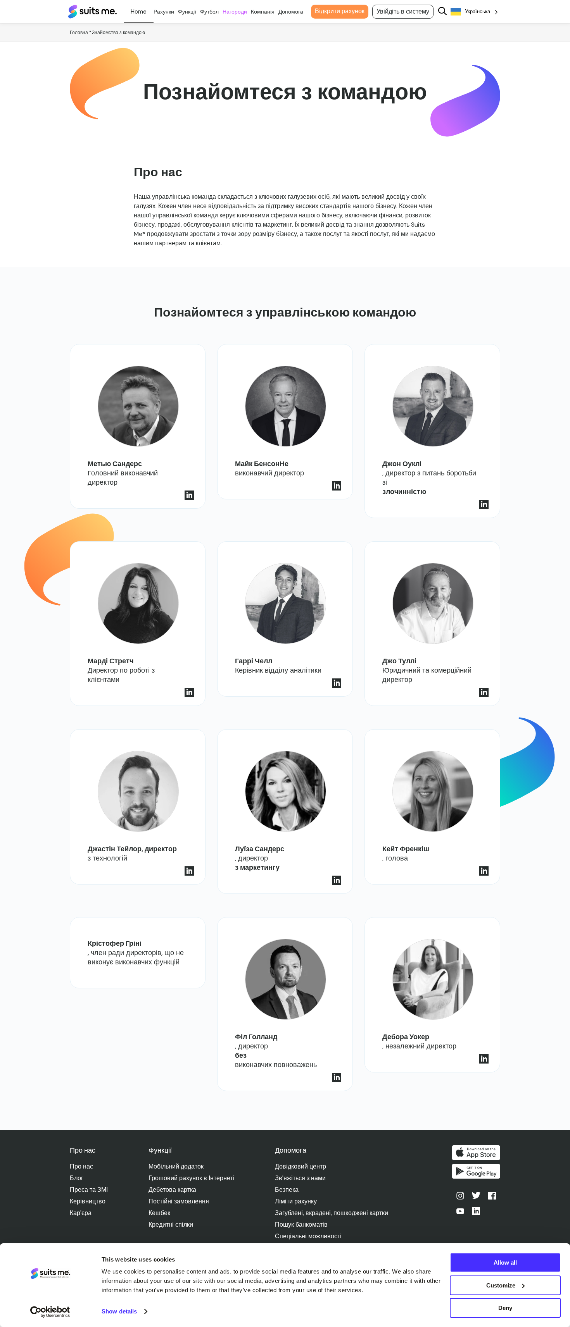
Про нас (81, 1166)
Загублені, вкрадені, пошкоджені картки (331, 1213)
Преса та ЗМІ (89, 1190)
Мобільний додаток (176, 1166)
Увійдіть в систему (403, 11)
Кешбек (159, 1213)
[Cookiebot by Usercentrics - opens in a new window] (50, 1312)
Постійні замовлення (179, 1201)
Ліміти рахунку (296, 1201)
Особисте (139, 11)
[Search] (442, 12)
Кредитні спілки (171, 1224)
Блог (76, 1178)
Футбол (209, 11)
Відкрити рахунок (339, 11)
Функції (187, 11)
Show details (119, 1311)
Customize (500, 1285)
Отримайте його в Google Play (476, 1171)
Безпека (287, 1190)
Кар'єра (81, 1213)
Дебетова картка (172, 1190)
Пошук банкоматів (301, 1224)
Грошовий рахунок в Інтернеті (191, 1178)
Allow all (505, 1262)
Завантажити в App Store (476, 1152)
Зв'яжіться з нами (300, 1178)
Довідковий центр (300, 1166)
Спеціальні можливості (308, 1236)
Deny (505, 1308)
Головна (79, 32)
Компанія (263, 11)
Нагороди (235, 11)
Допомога (290, 11)
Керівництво (87, 1201)
